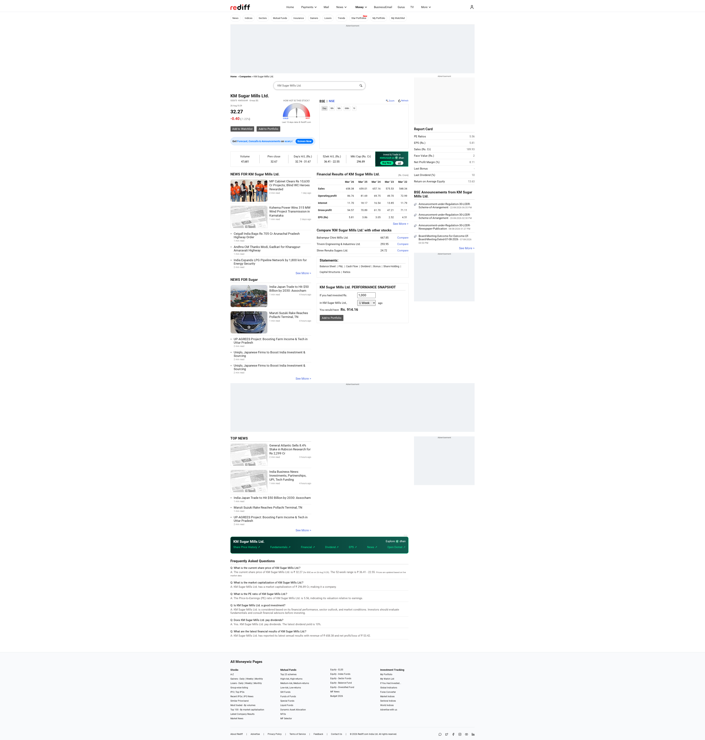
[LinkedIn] (473, 734)
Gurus (401, 7)
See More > (303, 273)
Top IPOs (240, 692)
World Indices (387, 705)
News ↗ (372, 547)
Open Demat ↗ (396, 547)
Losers (328, 18)
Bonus (377, 266)
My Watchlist (398, 18)
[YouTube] (466, 734)
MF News (334, 691)
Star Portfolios (358, 18)
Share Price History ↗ (246, 547)
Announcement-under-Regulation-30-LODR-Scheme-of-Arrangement (445, 205)
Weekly (249, 679)
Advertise (255, 734)
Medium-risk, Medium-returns (294, 683)
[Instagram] (459, 734)
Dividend (365, 266)
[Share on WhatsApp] (440, 734)
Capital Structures (330, 272)
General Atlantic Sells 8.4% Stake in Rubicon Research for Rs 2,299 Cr (290, 449)
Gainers (314, 18)
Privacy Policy (275, 734)
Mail (326, 7)
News (339, 7)
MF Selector (286, 718)
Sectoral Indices (388, 701)
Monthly (259, 679)
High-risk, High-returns (291, 679)
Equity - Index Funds (340, 674)
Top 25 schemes (288, 674)
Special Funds (287, 701)
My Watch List (387, 679)
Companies (245, 76)
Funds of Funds (288, 696)
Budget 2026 (336, 696)
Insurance (298, 18)
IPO (232, 692)
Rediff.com (363, 734)
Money (359, 7)
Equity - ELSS (336, 669)
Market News (236, 718)
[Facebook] (453, 734)
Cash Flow (352, 266)
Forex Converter (388, 692)
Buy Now (386, 163)
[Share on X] (446, 734)
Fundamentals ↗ (280, 547)
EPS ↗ (353, 547)
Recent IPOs (236, 696)
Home (290, 7)
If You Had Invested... (390, 683)
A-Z (232, 674)
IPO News (248, 696)
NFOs (283, 714)
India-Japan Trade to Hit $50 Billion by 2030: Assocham (272, 498)
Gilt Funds (285, 692)
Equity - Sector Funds (340, 678)
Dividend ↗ (332, 547)
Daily (242, 679)
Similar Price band (239, 701)
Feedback (318, 734)
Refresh (404, 100)
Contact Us (336, 734)
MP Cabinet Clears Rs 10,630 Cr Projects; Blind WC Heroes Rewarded (289, 185)
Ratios (346, 272)
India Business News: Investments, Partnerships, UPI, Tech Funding (287, 475)
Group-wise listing (239, 687)
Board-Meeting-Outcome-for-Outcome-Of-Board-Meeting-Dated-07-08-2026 (445, 239)
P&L (341, 266)
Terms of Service (298, 734)
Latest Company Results (242, 714)
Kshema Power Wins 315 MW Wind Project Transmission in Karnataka (289, 211)
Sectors (263, 18)
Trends (341, 18)
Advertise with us (388, 709)
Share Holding (391, 266)
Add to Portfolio (331, 318)
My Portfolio (379, 18)
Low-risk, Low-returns (290, 687)
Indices (248, 18)
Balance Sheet (328, 266)
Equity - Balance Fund (341, 683)
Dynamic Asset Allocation (293, 709)
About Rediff (236, 734)
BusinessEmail (383, 7)
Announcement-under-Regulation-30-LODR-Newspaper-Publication (444, 227)
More (424, 7)
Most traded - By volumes (242, 705)
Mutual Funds (280, 18)
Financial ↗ (308, 547)
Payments (307, 7)
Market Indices (387, 696)
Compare (402, 237)
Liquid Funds (286, 705)
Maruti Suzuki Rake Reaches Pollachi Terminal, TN (268, 507)
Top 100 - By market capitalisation (247, 709)
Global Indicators (388, 687)
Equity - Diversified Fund (342, 687)
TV (412, 7)
